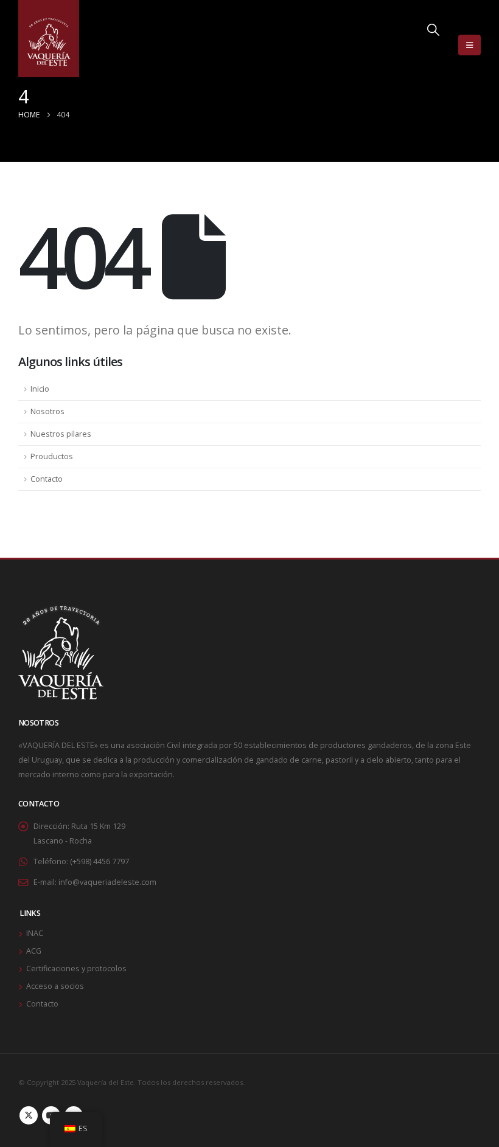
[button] (433, 45)
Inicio (39, 389)
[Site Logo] (48, 38)
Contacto (46, 479)
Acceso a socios (55, 986)
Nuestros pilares (60, 434)
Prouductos (51, 456)
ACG (33, 951)
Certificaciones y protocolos (76, 968)
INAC (34, 933)
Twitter (28, 1115)
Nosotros (47, 411)
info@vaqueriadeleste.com (107, 882)
